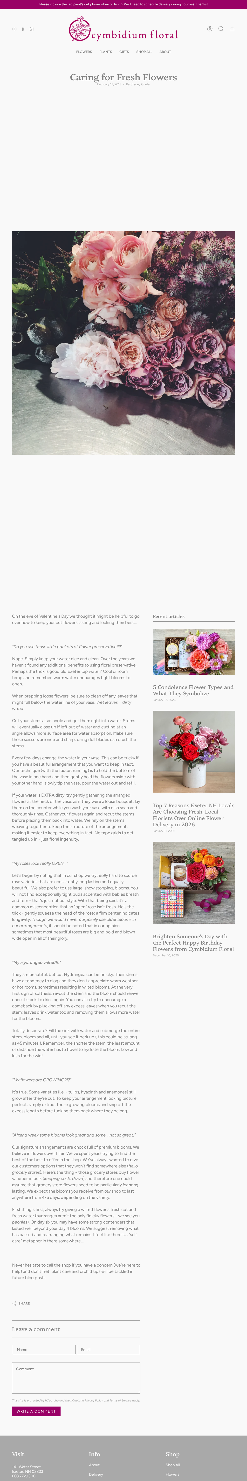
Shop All (173, 1465)
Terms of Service (120, 1400)
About (94, 1465)
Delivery (96, 1474)
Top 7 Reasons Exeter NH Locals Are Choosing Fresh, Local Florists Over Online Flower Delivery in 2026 (193, 814)
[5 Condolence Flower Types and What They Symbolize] (194, 652)
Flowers (172, 1474)
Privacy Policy (94, 1400)
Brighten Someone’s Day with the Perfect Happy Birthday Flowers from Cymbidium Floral (193, 942)
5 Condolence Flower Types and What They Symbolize (193, 690)
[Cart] (232, 29)
